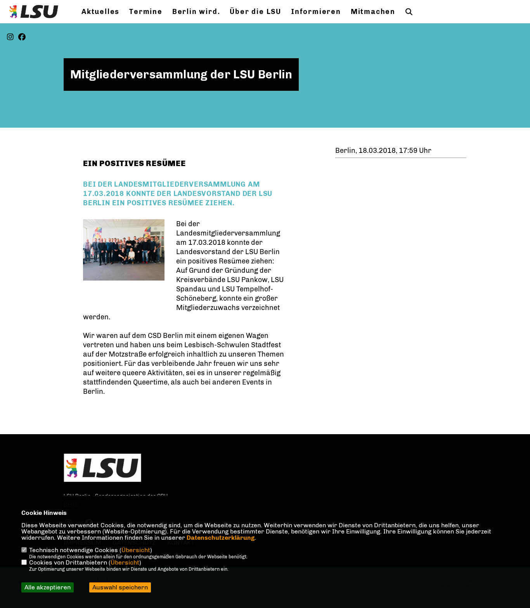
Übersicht (135, 550)
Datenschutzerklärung (221, 537)
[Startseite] (102, 468)
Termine (146, 11)
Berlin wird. (196, 11)
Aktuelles (100, 11)
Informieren (316, 11)
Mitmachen (373, 11)
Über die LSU (255, 11)
